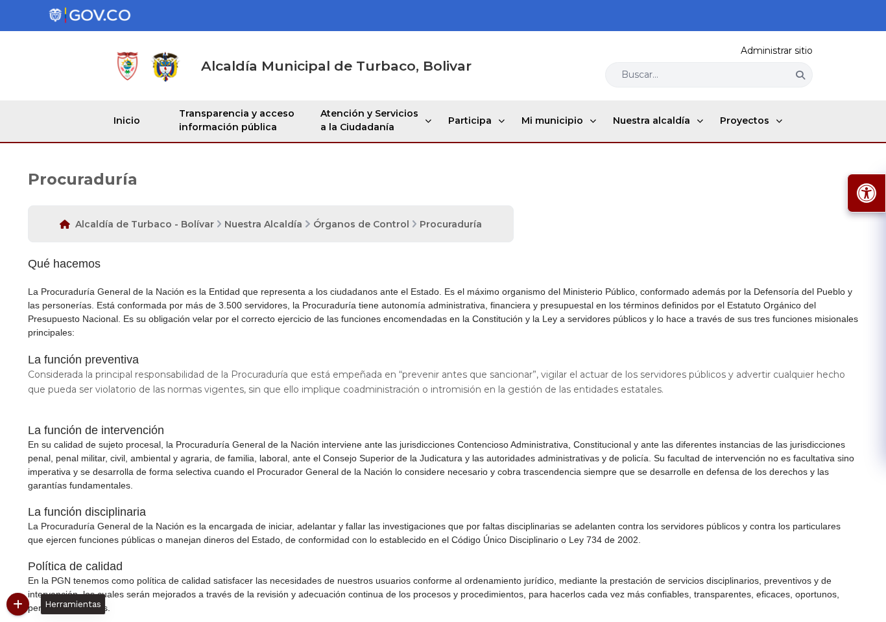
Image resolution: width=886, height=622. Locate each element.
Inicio (127, 120)
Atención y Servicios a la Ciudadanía (369, 120)
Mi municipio (552, 120)
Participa (470, 120)
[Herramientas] (17, 604)
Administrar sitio (777, 50)
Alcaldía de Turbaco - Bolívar (144, 224)
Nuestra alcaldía (651, 120)
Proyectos (744, 120)
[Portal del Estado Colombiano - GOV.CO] (89, 15)
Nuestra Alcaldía (263, 224)
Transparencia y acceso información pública (236, 120)
